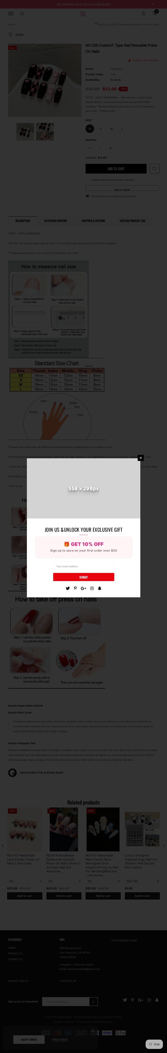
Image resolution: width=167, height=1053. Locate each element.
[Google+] (83, 588)
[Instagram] (92, 588)
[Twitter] (68, 588)
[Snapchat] (100, 588)
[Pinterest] (75, 588)
